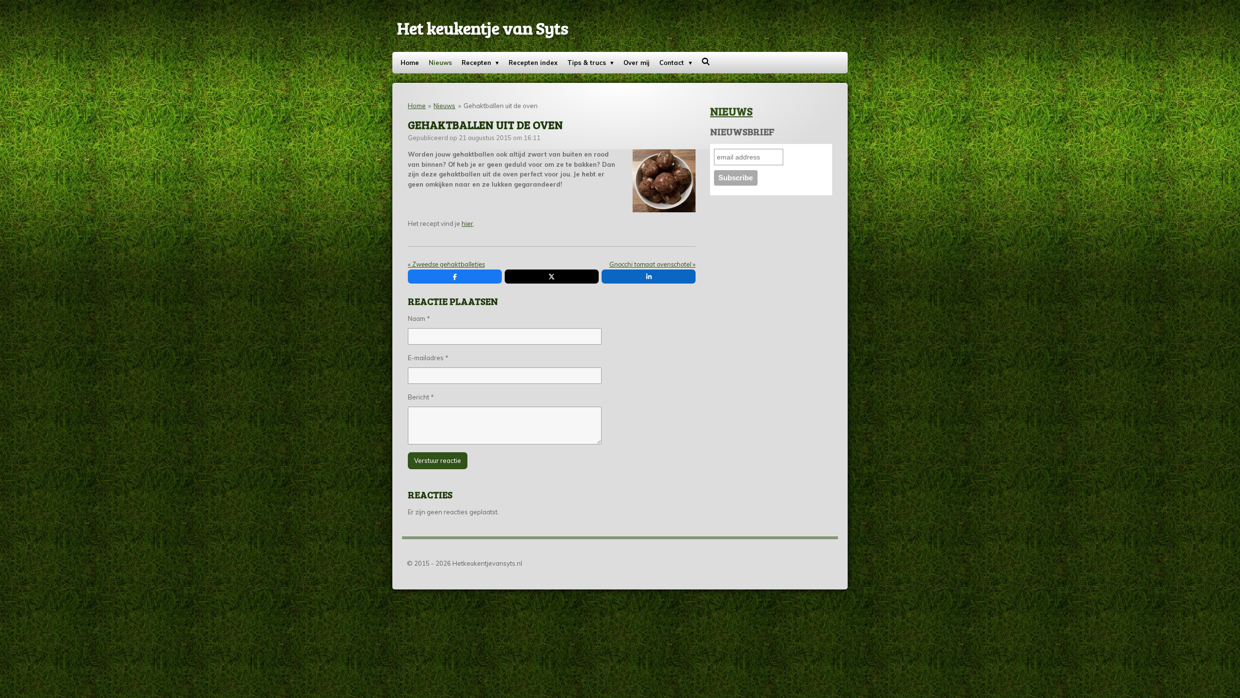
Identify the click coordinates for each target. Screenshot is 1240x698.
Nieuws (444, 106)
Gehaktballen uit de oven (501, 106)
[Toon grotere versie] (664, 181)
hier (467, 223)
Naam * (419, 318)
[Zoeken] (706, 61)
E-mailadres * (428, 358)
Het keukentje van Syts (482, 27)
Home (417, 106)
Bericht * (421, 397)
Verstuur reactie (437, 460)
